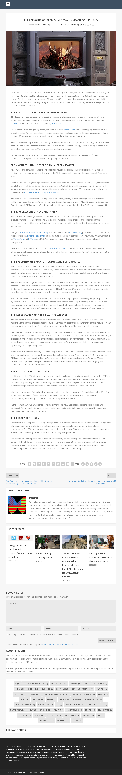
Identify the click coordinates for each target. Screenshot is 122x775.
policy (58, 710)
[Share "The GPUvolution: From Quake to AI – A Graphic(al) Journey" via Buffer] (58, 464)
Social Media (72, 715)
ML (104, 705)
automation (58, 684)
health (51, 699)
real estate (105, 710)
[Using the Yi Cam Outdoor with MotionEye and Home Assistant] (20, 538)
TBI (100, 715)
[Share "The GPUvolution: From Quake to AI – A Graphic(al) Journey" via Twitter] (34, 464)
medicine (93, 705)
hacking (38, 699)
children (33, 689)
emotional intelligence (56, 694)
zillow (77, 720)
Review (64, 24)
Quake (14, 123)
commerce (62, 689)
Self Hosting (73, 24)
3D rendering (69, 129)
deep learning (75, 232)
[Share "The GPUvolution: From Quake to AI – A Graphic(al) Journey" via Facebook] (29, 464)
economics (33, 694)
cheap (19, 689)
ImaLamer (41, 24)
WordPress (44, 772)
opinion (45, 710)
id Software (57, 123)
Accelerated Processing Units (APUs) (41, 192)
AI (17, 684)
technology (47, 720)
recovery (25, 715)
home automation (25, 705)
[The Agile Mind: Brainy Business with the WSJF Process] (101, 542)
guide (24, 699)
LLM (59, 705)
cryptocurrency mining (57, 248)
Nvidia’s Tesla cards (36, 235)
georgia (103, 694)
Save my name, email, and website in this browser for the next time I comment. (44, 634)
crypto (102, 689)
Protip (90, 710)
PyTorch (32, 239)
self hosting (54, 715)
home (77, 699)
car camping (100, 684)
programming (74, 710)
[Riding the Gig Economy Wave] (47, 542)
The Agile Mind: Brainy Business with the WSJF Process (100, 557)
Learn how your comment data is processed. (60, 644)
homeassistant (93, 699)
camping (75, 684)
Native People (17, 710)
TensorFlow (18, 239)
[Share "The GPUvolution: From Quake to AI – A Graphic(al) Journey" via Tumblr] (43, 464)
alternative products (36, 684)
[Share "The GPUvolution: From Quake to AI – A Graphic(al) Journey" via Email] (67, 464)
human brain (45, 705)
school (38, 715)
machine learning (74, 705)
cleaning (47, 689)
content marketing (82, 689)
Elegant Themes (22, 772)
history (64, 699)
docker (18, 694)
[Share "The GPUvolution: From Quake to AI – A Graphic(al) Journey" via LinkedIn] (53, 464)
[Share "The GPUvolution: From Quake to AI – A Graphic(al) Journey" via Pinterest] (48, 464)
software (88, 715)
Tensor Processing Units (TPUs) (33, 232)
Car (86, 684)
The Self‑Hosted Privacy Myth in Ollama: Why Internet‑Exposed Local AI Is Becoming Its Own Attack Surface (73, 565)
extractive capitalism (83, 694)
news (32, 710)
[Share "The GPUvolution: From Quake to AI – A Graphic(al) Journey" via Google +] (39, 464)
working (63, 720)
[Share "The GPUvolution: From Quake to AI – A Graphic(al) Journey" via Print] (72, 464)
